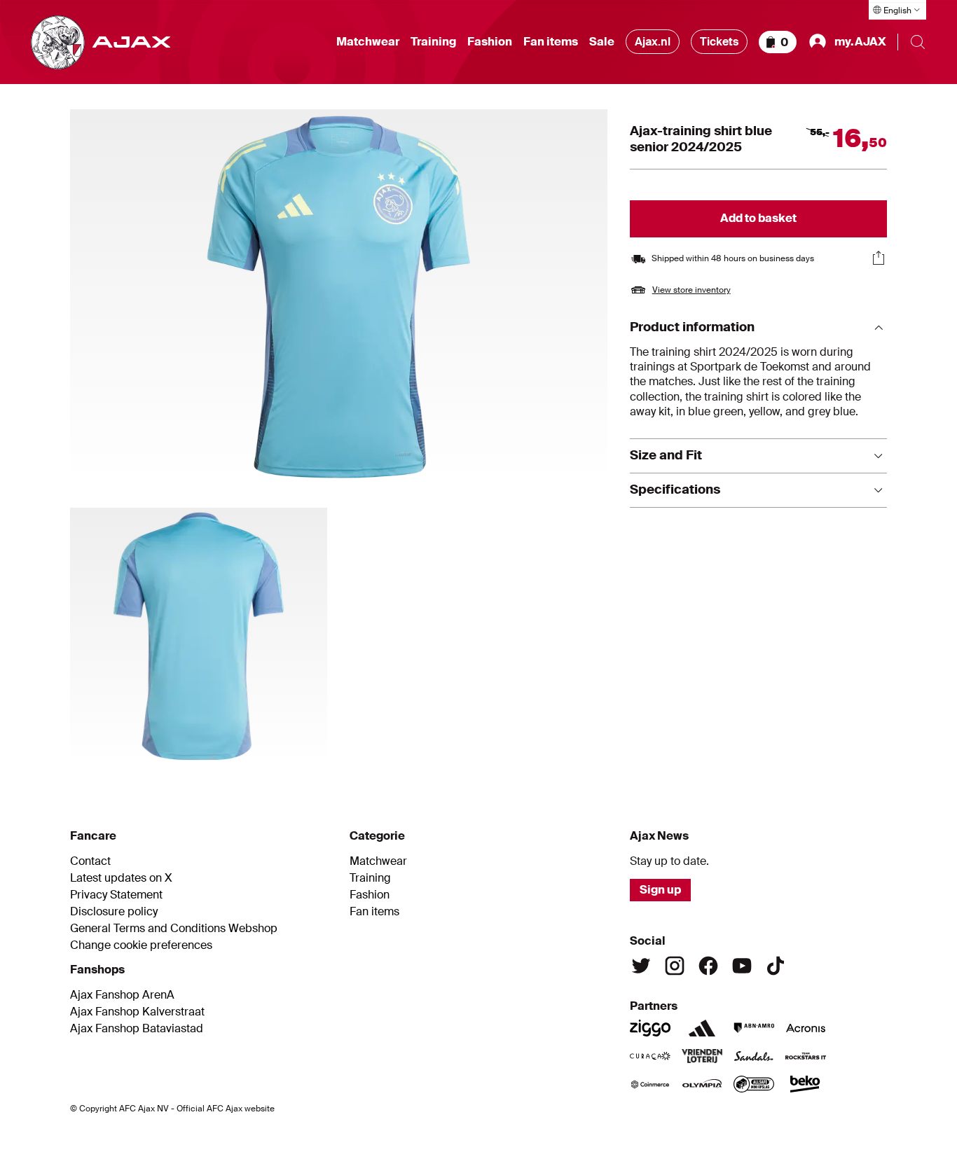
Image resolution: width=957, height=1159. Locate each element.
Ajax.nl (652, 41)
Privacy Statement (116, 895)
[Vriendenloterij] (702, 1056)
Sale (601, 42)
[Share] (878, 257)
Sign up (660, 889)
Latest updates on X (121, 878)
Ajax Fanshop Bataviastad (136, 1029)
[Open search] (917, 42)
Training (433, 42)
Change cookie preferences (141, 945)
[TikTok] (775, 966)
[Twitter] (641, 966)
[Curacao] (650, 1056)
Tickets (719, 41)
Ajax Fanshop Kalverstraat (137, 1012)
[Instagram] (674, 966)
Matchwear (367, 42)
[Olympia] (702, 1084)
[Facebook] (708, 966)
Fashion (489, 42)
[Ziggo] (650, 1028)
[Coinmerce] (650, 1084)
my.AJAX (860, 41)
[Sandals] (754, 1056)
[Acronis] (805, 1028)
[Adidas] (702, 1028)
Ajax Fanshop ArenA (122, 995)
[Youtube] (742, 966)
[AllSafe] (754, 1084)
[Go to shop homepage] (100, 42)
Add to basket (758, 218)
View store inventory (691, 290)
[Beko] (805, 1084)
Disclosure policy (114, 912)
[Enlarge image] (338, 297)
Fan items (550, 42)
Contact (90, 861)
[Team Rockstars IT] (805, 1056)
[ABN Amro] (754, 1028)
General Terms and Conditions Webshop (173, 929)
